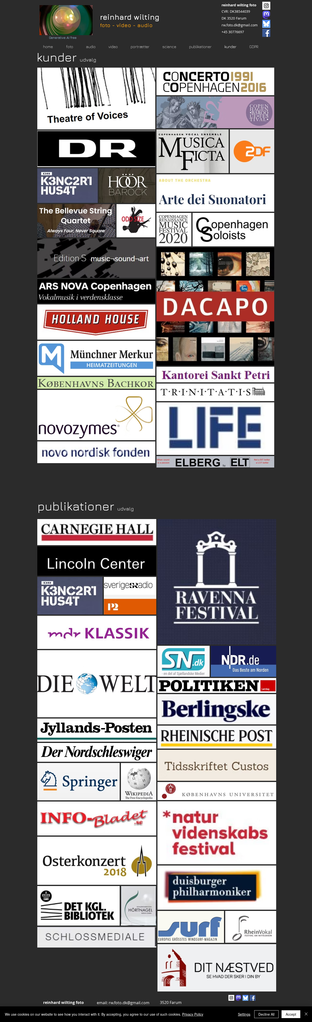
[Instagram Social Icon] (266, 6)
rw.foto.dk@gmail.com (240, 25)
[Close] (306, 1014)
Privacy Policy (192, 1014)
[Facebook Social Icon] (266, 33)
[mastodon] (266, 15)
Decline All (266, 1014)
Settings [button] (244, 1014)
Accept (291, 1014)
